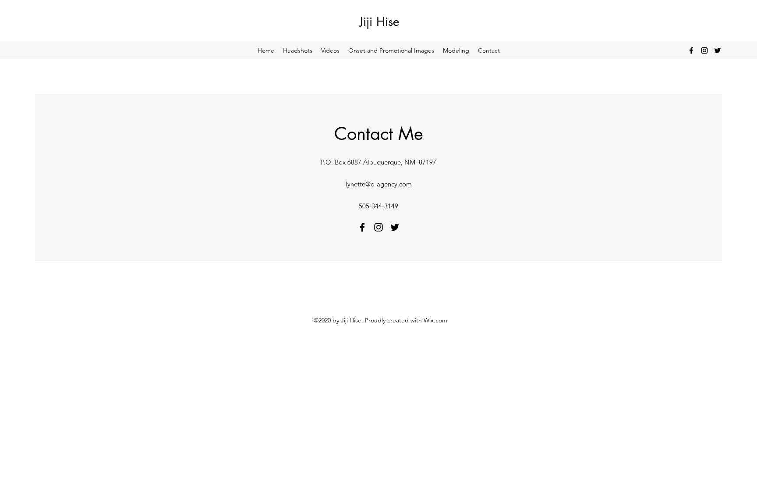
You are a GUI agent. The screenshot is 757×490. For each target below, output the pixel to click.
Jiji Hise (379, 21)
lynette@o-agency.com (379, 184)
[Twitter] (717, 50)
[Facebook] (691, 50)
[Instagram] (704, 50)
